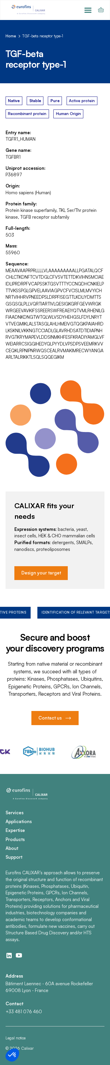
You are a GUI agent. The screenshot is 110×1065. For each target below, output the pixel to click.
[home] (29, 9)
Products (15, 839)
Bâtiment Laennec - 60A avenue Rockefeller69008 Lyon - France (49, 987)
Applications (19, 821)
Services (14, 812)
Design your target (41, 573)
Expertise (15, 830)
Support (14, 857)
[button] (88, 10)
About (12, 848)
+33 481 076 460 (24, 1011)
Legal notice (16, 1038)
